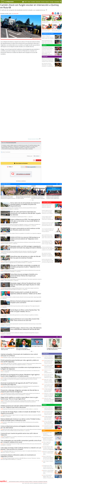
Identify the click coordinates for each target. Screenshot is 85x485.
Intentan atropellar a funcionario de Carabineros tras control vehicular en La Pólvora (19, 355)
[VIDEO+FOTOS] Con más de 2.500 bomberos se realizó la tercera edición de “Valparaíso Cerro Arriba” (25, 238)
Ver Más (51, 403)
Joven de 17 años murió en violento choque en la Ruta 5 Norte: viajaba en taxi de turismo (49, 382)
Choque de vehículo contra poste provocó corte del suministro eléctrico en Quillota (48, 224)
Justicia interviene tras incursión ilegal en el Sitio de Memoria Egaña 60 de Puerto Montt (47, 261)
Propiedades (40, 483)
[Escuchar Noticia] (46, 10)
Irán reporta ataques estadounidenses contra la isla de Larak (49, 367)
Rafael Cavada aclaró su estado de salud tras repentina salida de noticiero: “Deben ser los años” (25, 293)
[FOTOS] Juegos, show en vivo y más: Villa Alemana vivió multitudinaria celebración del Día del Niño (25, 328)
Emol (23, 483)
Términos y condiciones (33, 481)
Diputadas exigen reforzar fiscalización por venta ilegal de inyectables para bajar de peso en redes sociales (25, 284)
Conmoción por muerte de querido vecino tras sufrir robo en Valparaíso (19, 434)
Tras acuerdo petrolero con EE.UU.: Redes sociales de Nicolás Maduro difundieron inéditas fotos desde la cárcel (48, 231)
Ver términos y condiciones (21, 181)
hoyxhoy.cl (45, 483)
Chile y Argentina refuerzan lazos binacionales (47, 443)
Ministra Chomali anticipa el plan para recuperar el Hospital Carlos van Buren (47, 60)
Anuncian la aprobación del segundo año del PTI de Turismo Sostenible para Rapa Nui (19, 383)
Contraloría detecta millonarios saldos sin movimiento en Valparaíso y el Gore (18, 455)
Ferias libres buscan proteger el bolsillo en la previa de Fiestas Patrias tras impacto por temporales (23, 275)
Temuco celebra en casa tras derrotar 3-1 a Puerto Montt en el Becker (49, 357)
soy (16, 209)
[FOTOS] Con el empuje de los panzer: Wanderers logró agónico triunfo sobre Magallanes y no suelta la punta (20, 375)
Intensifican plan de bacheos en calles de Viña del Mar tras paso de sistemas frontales (25, 257)
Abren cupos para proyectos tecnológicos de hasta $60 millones (48, 458)
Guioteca (31, 483)
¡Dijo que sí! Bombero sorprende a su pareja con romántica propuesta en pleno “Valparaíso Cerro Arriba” (25, 266)
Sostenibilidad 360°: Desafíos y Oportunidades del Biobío (47, 434)
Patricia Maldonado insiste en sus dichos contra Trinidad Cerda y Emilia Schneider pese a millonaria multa (20, 419)
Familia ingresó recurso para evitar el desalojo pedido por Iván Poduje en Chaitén (48, 212)
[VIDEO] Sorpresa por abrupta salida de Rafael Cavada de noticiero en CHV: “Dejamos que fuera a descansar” (21, 406)
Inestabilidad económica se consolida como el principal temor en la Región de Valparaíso (21, 368)
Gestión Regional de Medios (14, 481)
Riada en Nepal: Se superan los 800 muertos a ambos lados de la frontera (48, 37)
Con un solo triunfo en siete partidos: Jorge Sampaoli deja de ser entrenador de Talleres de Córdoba (49, 424)
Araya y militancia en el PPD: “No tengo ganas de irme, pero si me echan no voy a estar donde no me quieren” (25, 221)
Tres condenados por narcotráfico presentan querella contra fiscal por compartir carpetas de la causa (21, 441)
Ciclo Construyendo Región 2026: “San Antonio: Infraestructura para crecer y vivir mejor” (48, 478)
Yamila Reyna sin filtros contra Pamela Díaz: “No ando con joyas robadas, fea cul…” (25, 310)
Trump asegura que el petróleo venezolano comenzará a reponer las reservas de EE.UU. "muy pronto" (47, 219)
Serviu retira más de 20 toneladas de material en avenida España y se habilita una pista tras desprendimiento (25, 204)
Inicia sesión (22, 148)
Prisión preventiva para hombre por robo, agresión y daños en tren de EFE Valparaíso (48, 249)
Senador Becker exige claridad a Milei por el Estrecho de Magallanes (48, 448)
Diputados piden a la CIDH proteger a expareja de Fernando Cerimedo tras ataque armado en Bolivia (25, 247)
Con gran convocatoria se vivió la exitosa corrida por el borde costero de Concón (25, 229)
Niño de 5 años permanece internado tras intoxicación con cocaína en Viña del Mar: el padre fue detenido (25, 213)
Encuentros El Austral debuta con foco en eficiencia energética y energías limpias (48, 439)
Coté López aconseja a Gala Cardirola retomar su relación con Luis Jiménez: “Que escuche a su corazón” (21, 448)
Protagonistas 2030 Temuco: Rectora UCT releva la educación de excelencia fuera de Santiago (48, 468)
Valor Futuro (27, 483)
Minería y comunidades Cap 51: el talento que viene (48, 453)
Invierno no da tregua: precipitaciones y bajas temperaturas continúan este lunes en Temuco (49, 373)
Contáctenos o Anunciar (24, 481)
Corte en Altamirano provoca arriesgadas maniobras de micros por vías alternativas (20, 427)
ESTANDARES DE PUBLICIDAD (42, 481)
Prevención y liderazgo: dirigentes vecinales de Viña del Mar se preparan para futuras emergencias (20, 391)
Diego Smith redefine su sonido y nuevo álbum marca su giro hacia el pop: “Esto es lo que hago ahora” (19, 398)
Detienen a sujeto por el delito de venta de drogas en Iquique (49, 395)
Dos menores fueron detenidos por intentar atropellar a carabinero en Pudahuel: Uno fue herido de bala (48, 66)
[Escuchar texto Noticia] (40, 139)
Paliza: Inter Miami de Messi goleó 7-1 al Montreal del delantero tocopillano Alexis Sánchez (48, 54)
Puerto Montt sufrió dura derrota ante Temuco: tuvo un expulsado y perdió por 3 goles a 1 (48, 363)
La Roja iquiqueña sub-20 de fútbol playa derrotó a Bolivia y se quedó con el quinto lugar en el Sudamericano (49, 392)
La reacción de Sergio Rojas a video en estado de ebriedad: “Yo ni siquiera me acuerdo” (20, 412)
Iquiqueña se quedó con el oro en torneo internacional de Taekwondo (48, 427)
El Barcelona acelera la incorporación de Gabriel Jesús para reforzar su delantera (47, 49)
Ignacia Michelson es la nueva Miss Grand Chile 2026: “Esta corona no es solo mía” (47, 42)
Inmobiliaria (35, 483)
